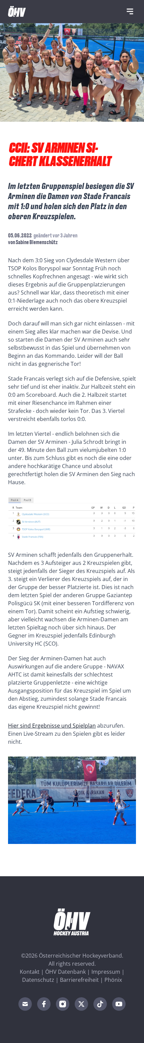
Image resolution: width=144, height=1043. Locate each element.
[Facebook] (44, 1004)
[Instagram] (62, 1004)
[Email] (25, 1004)
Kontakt (30, 971)
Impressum (105, 971)
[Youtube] (119, 1004)
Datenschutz (38, 979)
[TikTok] (100, 1004)
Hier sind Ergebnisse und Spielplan (52, 725)
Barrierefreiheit (79, 979)
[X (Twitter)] (81, 1004)
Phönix (113, 979)
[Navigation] (130, 11)
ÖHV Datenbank (65, 971)
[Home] (17, 11)
